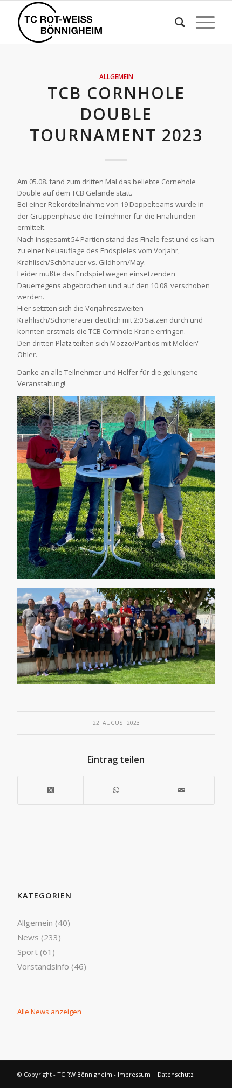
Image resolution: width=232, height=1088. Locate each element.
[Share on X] (50, 790)
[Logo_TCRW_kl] (96, 22)
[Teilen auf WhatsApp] (116, 790)
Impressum (134, 1074)
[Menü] (200, 22)
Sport (27, 951)
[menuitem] (174, 22)
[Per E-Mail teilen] (181, 790)
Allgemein (116, 76)
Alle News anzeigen (49, 1011)
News (28, 937)
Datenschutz (176, 1074)
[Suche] (174, 22)
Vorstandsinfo (43, 966)
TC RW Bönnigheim (84, 1074)
